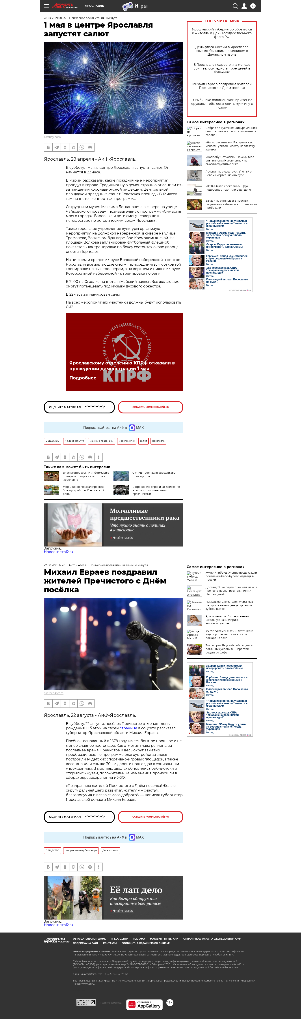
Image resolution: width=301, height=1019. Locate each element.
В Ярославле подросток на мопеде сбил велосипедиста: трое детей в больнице (221, 68)
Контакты (110, 943)
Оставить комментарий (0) (150, 407)
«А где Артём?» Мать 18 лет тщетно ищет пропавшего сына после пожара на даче (229, 634)
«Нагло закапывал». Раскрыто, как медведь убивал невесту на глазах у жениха (230, 146)
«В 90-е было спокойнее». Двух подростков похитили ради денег (229, 187)
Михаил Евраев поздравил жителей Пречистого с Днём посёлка (222, 86)
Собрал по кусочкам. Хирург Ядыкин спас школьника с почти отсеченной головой (231, 131)
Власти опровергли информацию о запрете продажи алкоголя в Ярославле (86, 476)
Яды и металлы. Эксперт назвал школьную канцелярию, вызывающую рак (227, 620)
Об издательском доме (89, 938)
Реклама (139, 938)
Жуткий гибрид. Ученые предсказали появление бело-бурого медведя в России (231, 576)
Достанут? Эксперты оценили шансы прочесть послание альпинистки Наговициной (231, 591)
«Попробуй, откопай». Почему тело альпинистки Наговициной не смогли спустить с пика (230, 160)
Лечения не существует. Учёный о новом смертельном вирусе (229, 173)
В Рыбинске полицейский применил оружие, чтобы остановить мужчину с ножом (222, 103)
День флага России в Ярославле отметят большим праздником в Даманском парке (222, 50)
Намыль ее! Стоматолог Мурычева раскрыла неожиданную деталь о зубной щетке (229, 605)
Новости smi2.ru (58, 552)
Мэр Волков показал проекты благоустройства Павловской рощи (83, 490)
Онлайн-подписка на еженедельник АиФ (212, 938)
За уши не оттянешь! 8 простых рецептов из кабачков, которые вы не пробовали (231, 204)
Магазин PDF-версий (164, 938)
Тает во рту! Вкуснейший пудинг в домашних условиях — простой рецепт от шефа (229, 649)
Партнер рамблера (110, 1002)
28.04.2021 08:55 (55, 18)
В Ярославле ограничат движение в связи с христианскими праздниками (156, 490)
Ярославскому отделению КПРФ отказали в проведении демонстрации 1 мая (122, 365)
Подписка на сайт (85, 943)
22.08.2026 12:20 (54, 565)
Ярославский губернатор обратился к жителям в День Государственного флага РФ (222, 33)
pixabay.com (52, 137)
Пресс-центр (119, 938)
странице (128, 728)
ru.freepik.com (53, 693)
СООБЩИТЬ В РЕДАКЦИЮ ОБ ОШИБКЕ (146, 943)
